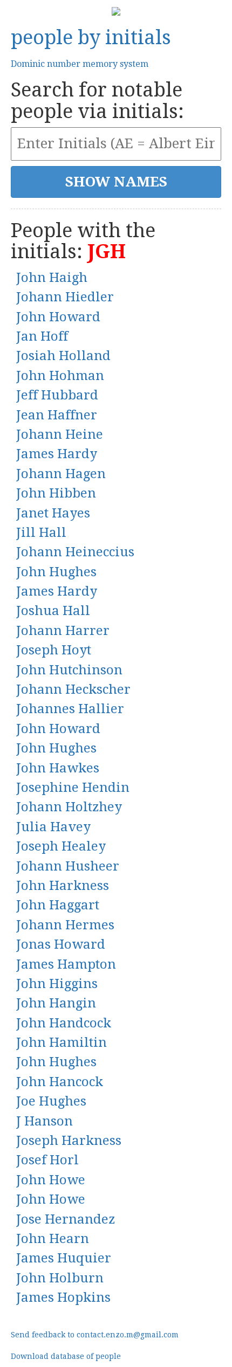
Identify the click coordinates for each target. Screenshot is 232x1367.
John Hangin (56, 1003)
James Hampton (66, 964)
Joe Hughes (51, 1101)
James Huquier (63, 1258)
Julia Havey (53, 826)
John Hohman (60, 375)
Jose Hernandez (65, 1219)
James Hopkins (63, 1297)
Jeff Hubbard (57, 395)
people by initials (91, 37)
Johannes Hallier (70, 708)
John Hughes (56, 571)
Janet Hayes (53, 513)
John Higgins (57, 983)
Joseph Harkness (68, 1140)
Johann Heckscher (73, 689)
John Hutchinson (69, 670)
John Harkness (62, 885)
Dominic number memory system (79, 64)
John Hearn (52, 1238)
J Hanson (44, 1121)
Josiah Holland (63, 355)
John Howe (50, 1180)
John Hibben (56, 493)
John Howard (58, 317)
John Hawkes (57, 768)
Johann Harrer (63, 630)
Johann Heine (59, 434)
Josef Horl (47, 1160)
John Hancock (59, 1081)
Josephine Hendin (72, 787)
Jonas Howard (60, 944)
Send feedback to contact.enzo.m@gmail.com (95, 1334)
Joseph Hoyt (53, 650)
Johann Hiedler (65, 297)
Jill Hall (41, 532)
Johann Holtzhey (69, 806)
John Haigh (51, 277)
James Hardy (56, 453)
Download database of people (66, 1356)
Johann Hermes (65, 925)
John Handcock (63, 1023)
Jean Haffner (56, 415)
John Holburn (60, 1278)
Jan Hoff (42, 336)
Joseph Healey (61, 846)
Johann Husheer (67, 866)
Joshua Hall (53, 610)
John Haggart (57, 905)
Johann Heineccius (75, 552)
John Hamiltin (61, 1042)
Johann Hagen (61, 473)
